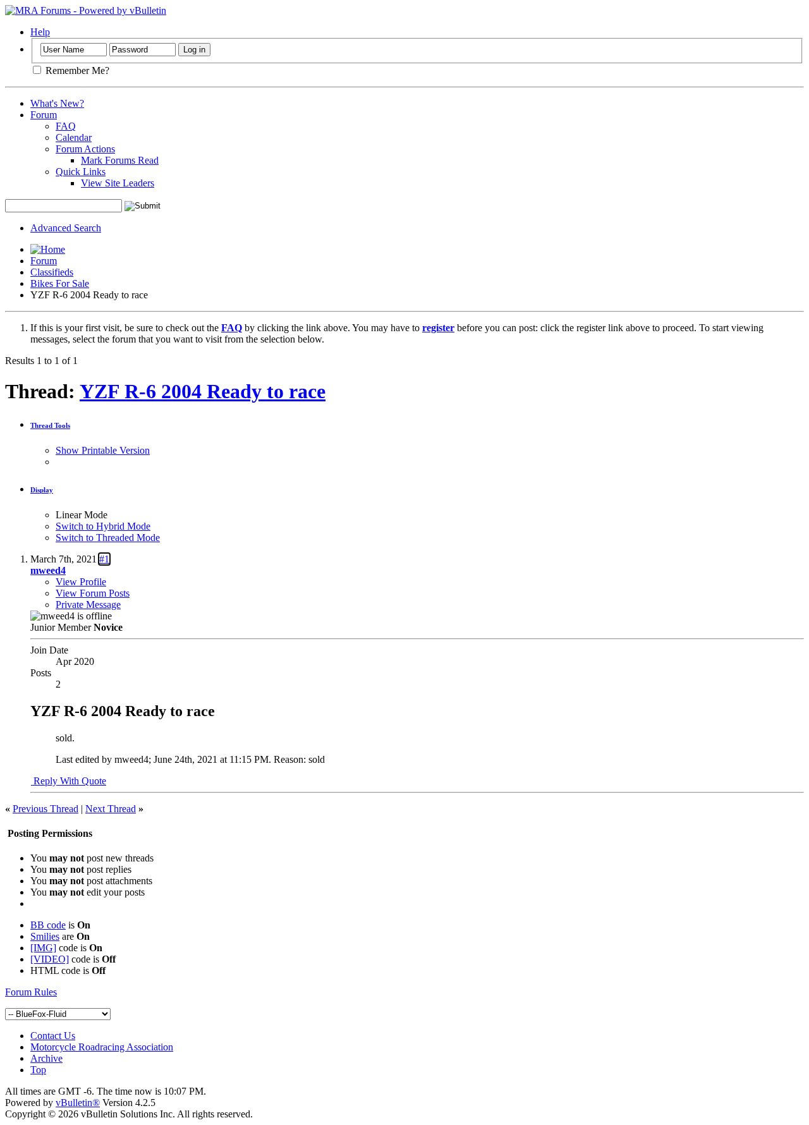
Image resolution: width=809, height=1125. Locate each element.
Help (40, 32)
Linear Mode (81, 514)
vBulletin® (78, 1102)
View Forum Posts (93, 593)
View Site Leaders (117, 183)
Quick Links (81, 171)
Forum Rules (31, 992)
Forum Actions (85, 148)
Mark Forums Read (120, 160)
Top (38, 1069)
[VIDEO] (49, 959)
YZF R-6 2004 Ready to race (202, 391)
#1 (104, 559)
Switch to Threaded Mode (108, 537)
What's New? (57, 103)
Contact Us (52, 1035)
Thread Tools (50, 425)
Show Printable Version (103, 450)
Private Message (88, 604)
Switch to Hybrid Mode (103, 526)
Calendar (74, 137)
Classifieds (51, 272)
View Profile (81, 581)
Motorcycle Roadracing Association (101, 1047)
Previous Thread (45, 808)
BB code (48, 925)
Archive (46, 1058)
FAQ (66, 126)
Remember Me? (76, 70)
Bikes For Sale (59, 283)
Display (41, 490)
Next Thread (110, 808)
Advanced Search (65, 227)
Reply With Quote (68, 780)
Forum (43, 114)
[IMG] (43, 947)
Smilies (44, 936)
